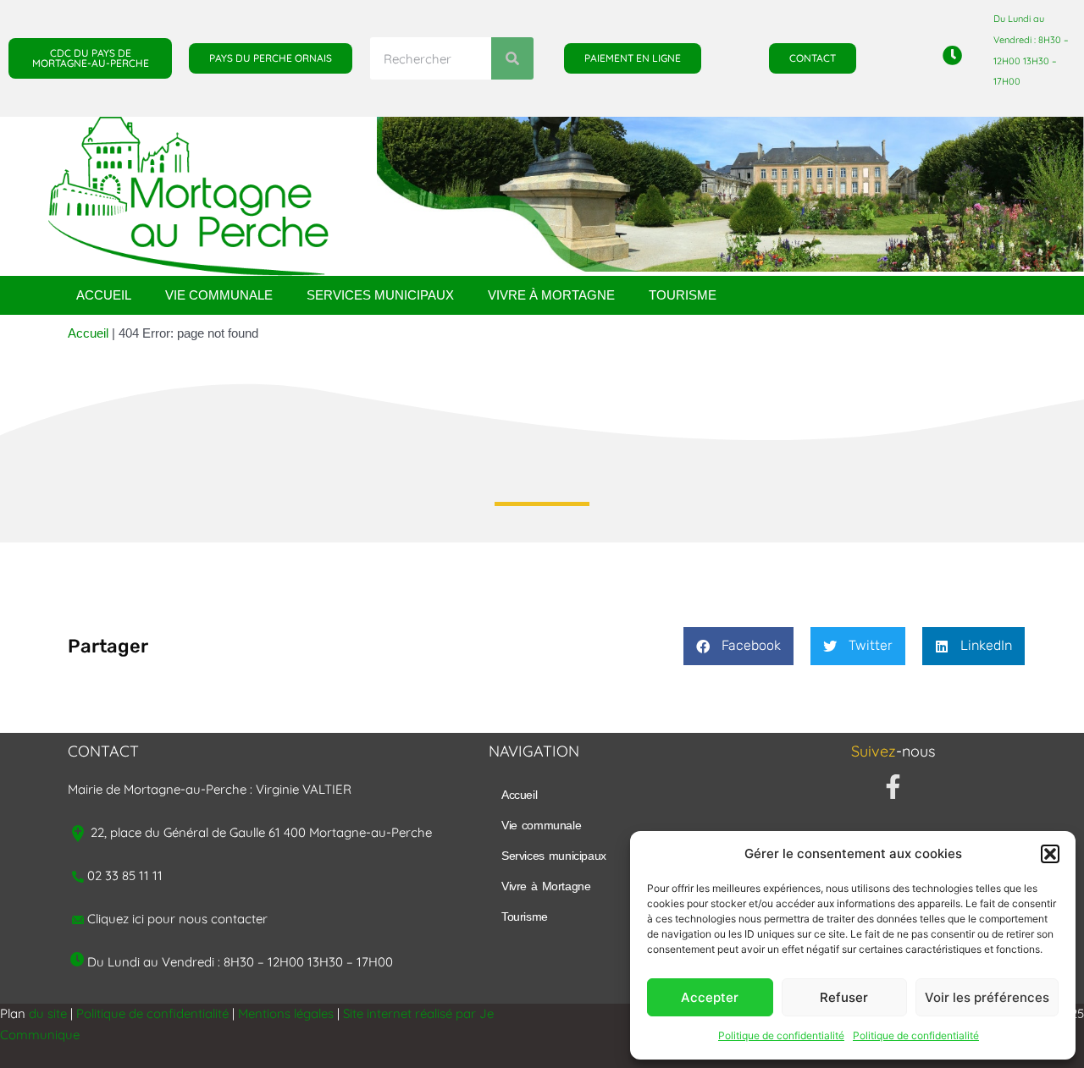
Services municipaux (380, 295)
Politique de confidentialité (781, 1035)
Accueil (103, 295)
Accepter (709, 997)
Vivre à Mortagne (551, 295)
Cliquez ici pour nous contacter (177, 919)
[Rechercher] (512, 58)
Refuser (844, 997)
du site (48, 1013)
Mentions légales (286, 1013)
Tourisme (682, 295)
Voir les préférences (987, 997)
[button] (1050, 853)
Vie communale (219, 295)
